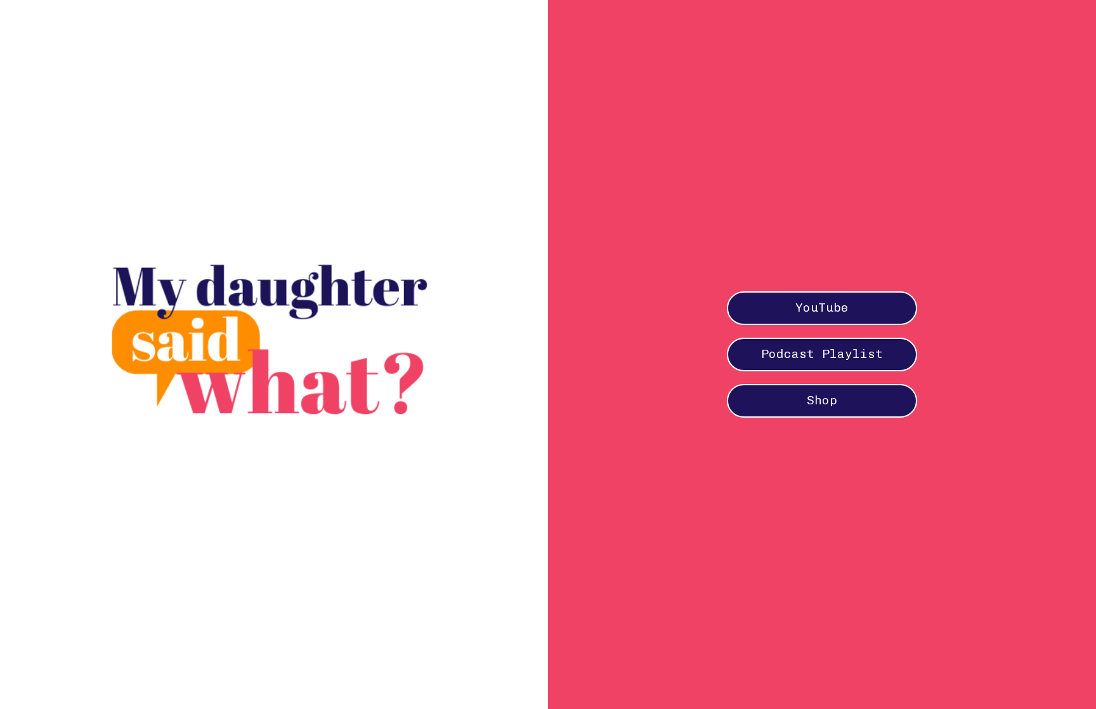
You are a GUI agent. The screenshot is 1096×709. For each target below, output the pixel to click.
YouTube (822, 307)
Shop (822, 400)
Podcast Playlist (822, 354)
